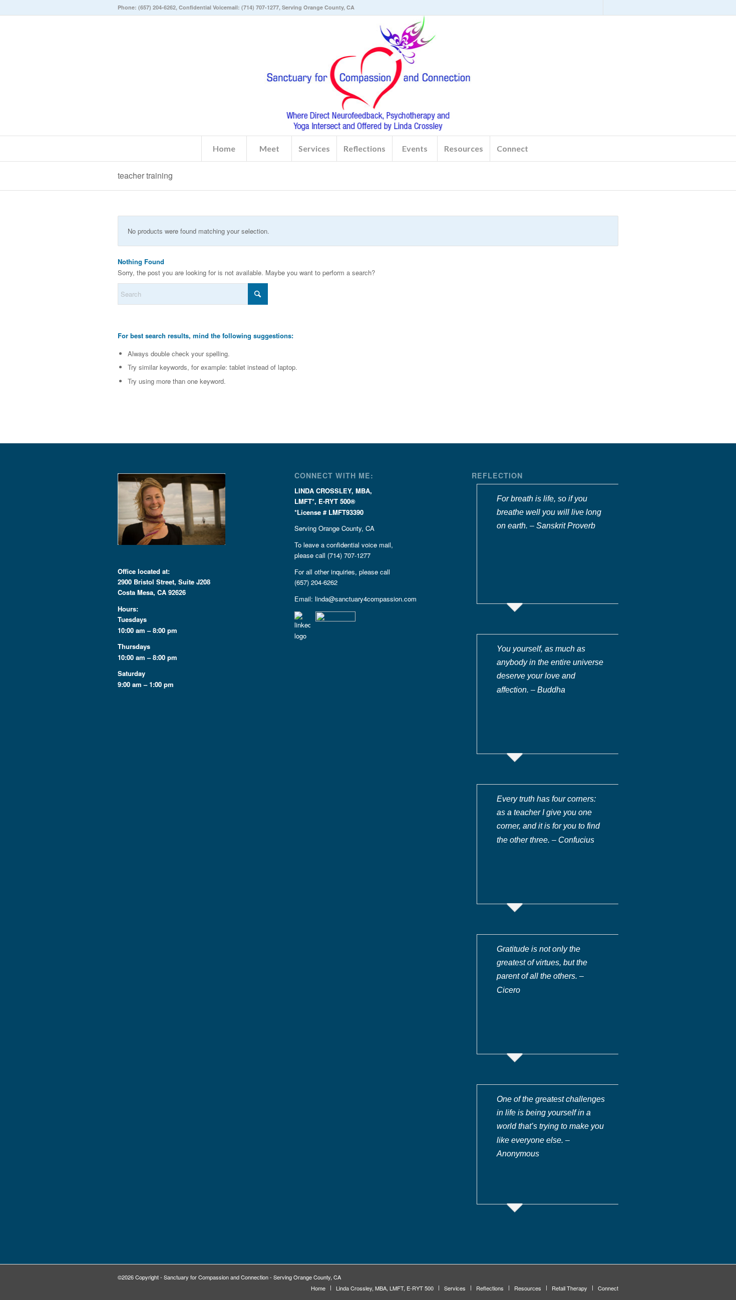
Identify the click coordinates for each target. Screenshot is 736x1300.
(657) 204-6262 (157, 7)
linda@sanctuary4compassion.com (366, 598)
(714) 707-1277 (260, 7)
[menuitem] (223, 148)
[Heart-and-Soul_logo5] (368, 76)
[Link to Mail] (610, 7)
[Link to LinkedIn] (595, 7)
